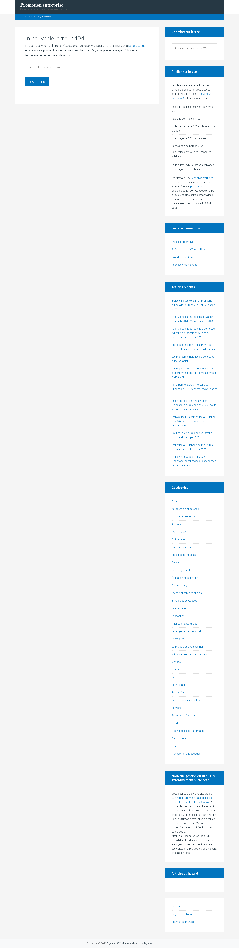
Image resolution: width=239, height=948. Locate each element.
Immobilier (178, 639)
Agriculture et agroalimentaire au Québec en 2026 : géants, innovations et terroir (194, 389)
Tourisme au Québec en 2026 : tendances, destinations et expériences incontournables (194, 461)
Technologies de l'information (188, 730)
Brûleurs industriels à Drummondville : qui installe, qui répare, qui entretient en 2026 (193, 305)
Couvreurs (177, 562)
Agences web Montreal (185, 264)
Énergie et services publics (187, 593)
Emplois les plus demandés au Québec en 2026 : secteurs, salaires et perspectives (194, 421)
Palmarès (177, 677)
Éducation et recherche (185, 577)
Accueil (176, 906)
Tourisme (177, 746)
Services (176, 707)
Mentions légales (142, 943)
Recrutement (179, 684)
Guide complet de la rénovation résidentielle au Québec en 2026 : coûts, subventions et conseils (194, 405)
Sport (175, 723)
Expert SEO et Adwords (185, 257)
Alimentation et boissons (186, 516)
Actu (174, 501)
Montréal (177, 669)
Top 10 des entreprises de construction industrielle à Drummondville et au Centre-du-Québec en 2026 (194, 333)
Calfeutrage (178, 539)
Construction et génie (184, 554)
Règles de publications (184, 914)
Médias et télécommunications (189, 654)
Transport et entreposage (186, 753)
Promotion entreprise (41, 5)
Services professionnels (185, 715)
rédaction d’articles (202, 178)
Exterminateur (179, 608)
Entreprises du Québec (184, 600)
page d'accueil (137, 45)
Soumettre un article (183, 921)
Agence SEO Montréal (119, 943)
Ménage (176, 661)
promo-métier (198, 186)
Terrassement (179, 738)
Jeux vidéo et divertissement (188, 646)
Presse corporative (182, 241)
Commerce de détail (183, 547)
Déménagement (181, 570)
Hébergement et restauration (188, 631)
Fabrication (178, 616)
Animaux (176, 524)
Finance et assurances (184, 623)
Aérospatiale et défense (185, 508)
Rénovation (178, 692)
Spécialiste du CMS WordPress (189, 249)
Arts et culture (179, 531)
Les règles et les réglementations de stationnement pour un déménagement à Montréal (194, 373)
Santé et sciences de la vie (187, 700)
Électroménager (181, 585)
